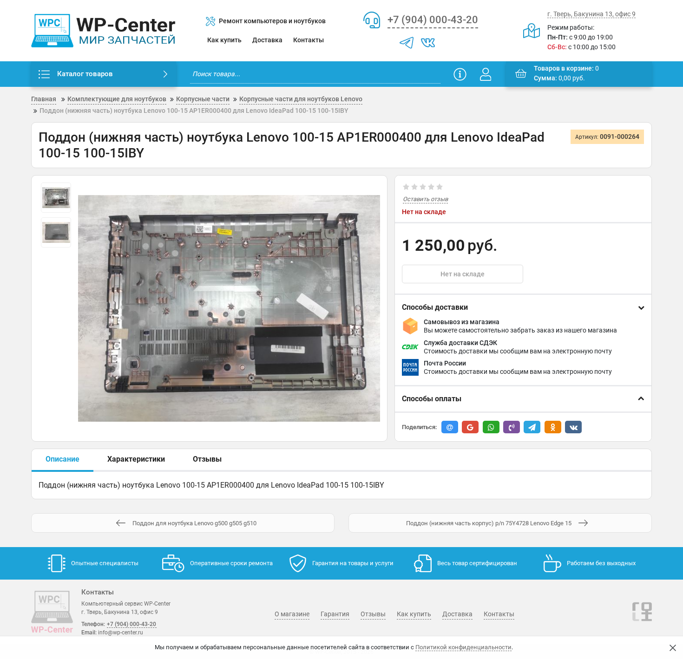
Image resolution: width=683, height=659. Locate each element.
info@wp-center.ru (120, 632)
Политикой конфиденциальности (463, 647)
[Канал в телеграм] (407, 43)
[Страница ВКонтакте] (428, 43)
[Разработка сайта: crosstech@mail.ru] (642, 617)
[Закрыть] (673, 648)
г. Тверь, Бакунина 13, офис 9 (591, 14)
